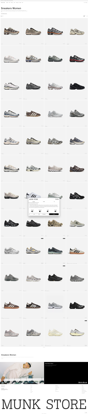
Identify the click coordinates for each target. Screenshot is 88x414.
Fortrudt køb (83, 393)
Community (17, 2)
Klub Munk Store (57, 391)
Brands (20, 2)
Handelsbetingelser (84, 390)
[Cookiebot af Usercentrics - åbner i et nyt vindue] (56, 199)
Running (12, 2)
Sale (22, 2)
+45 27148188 (2, 388)
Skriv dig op (82, 382)
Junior (14, 2)
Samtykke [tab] (34, 201)
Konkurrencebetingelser (84, 391)
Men (9, 2)
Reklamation (83, 389)
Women (7, 2)
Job (55, 390)
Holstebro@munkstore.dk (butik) (4, 389)
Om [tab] (54, 201)
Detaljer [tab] (44, 201)
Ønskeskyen (56, 389)
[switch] (40, 211)
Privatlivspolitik (83, 392)
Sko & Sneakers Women (4, 13)
